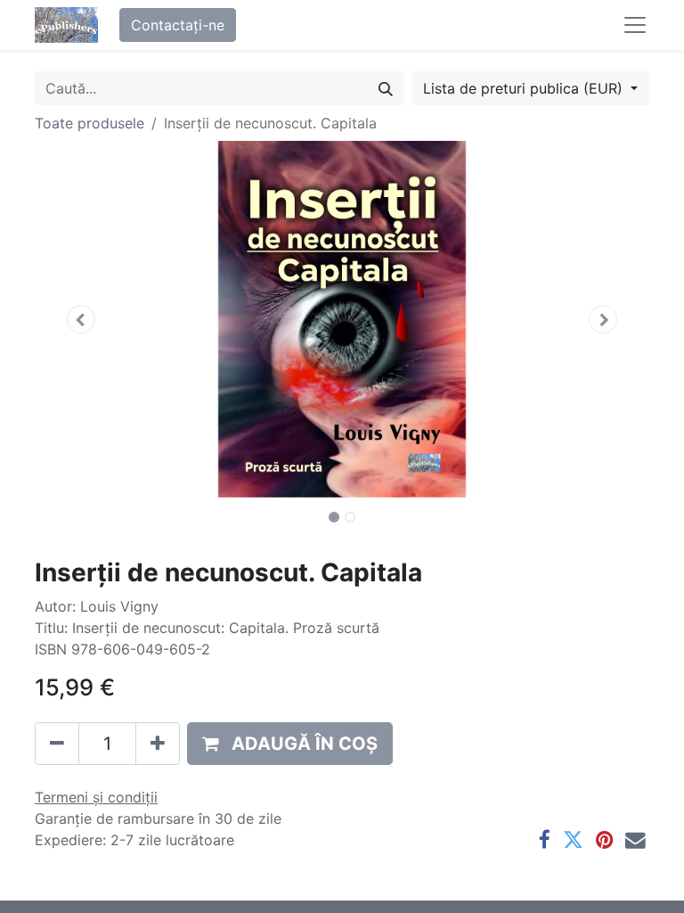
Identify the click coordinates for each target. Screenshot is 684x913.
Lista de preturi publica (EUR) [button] (525, 88)
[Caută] (385, 88)
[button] (81, 319)
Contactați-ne (177, 25)
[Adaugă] (157, 743)
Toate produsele (89, 123)
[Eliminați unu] (57, 743)
